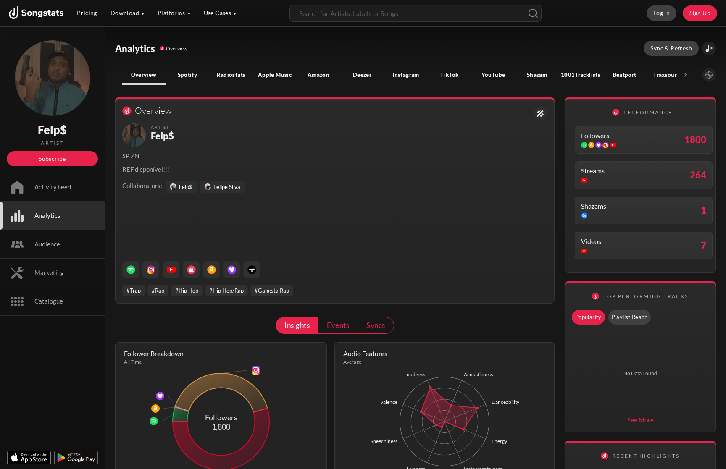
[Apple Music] (191, 269)
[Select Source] (709, 75)
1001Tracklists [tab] (580, 74)
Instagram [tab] (405, 74)
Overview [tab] (144, 74)
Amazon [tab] (318, 74)
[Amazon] (211, 269)
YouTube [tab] (493, 74)
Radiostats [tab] (231, 74)
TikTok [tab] (449, 74)
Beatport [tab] (625, 74)
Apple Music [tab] (275, 74)
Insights (297, 325)
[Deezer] (231, 269)
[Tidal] (251, 269)
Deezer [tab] (362, 74)
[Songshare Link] (709, 48)
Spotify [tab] (187, 74)
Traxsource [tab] (668, 74)
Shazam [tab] (537, 74)
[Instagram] (150, 269)
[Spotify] (130, 269)
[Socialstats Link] (540, 113)
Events (338, 325)
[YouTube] (171, 269)
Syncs (375, 325)
